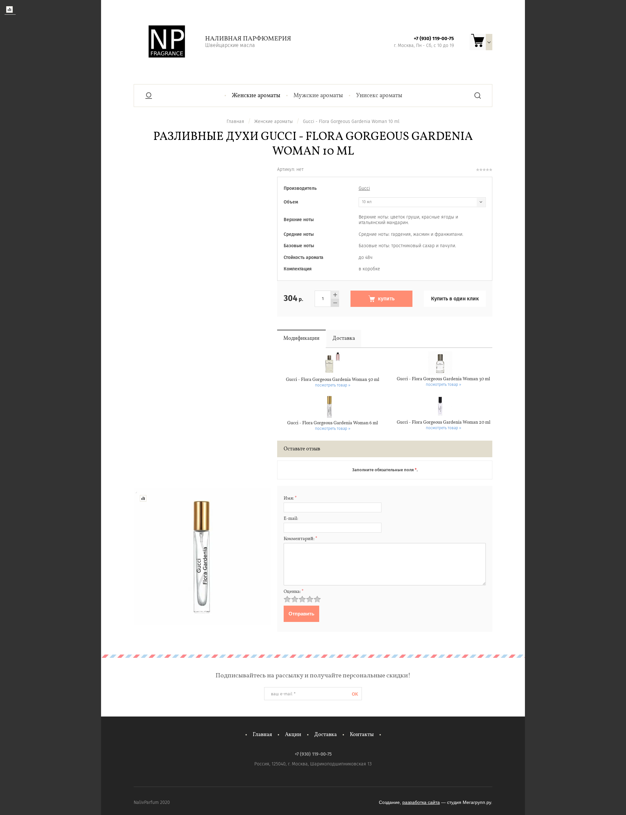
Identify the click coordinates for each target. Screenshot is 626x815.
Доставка (344, 338)
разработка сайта (421, 802)
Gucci (364, 188)
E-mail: (291, 519)
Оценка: (294, 592)
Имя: (290, 498)
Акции (293, 734)
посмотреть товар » (332, 385)
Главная (262, 734)
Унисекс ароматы (379, 96)
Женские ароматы (256, 96)
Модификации (301, 338)
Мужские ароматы (318, 96)
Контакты (362, 734)
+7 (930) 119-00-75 (434, 38)
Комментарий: (300, 539)
